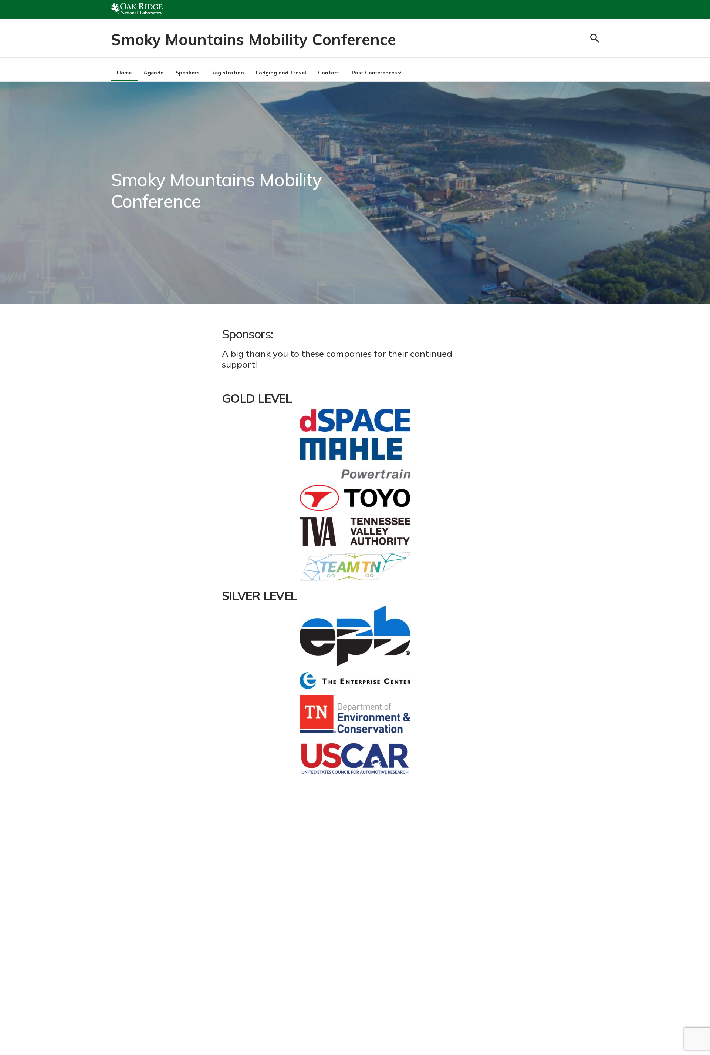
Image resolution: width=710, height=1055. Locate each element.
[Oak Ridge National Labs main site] (137, 9)
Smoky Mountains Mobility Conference (253, 39)
